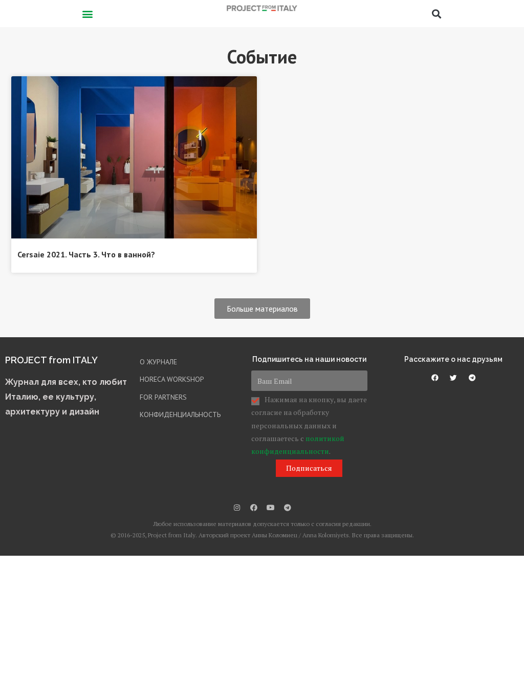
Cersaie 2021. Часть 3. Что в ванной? (86, 254)
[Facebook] (254, 507)
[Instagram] (237, 507)
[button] (87, 13)
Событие (262, 57)
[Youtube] (271, 507)
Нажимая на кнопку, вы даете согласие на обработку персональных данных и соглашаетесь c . (309, 425)
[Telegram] (287, 507)
